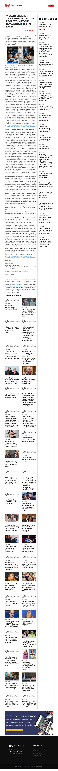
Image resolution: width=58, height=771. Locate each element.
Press (34, 748)
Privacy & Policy (37, 755)
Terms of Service (37, 753)
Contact (35, 752)
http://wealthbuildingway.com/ (13, 251)
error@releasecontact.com (17, 286)
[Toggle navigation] (51, 6)
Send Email (10, 263)
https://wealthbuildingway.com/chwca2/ (19, 271)
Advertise (35, 750)
